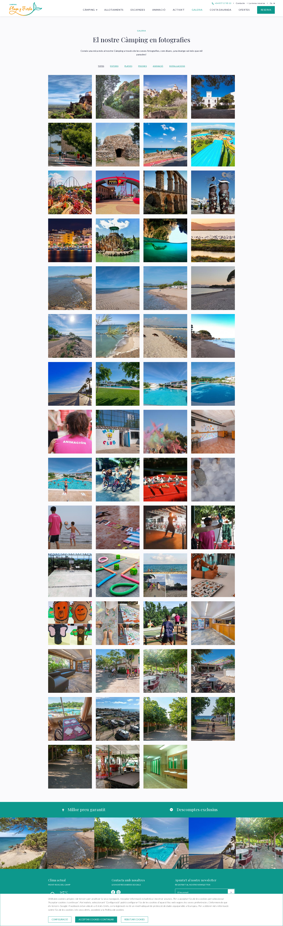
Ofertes (244, 9)
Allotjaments (113, 9)
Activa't (179, 9)
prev (13, 843)
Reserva (266, 9)
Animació (159, 9)
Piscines (142, 66)
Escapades (138, 9)
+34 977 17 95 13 (222, 3)
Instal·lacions (177, 66)
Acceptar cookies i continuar (96, 919)
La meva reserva (257, 3)
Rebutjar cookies (134, 919)
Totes (101, 66)
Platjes (128, 66)
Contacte (240, 3)
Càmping (89, 9)
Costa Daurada (220, 9)
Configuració (60, 919)
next (270, 843)
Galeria (197, 9)
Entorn (114, 66)
